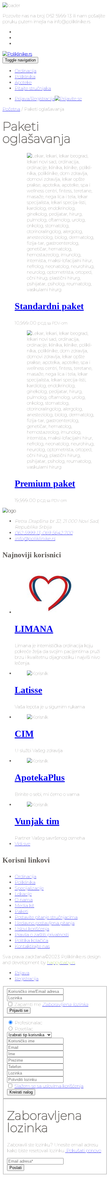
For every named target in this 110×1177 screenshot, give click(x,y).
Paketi (21, 911)
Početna (11, 109)
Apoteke (23, 82)
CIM (24, 734)
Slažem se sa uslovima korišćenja (48, 1086)
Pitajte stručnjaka (33, 88)
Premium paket (45, 483)
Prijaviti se (18, 1010)
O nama (24, 900)
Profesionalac (28, 1023)
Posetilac (24, 1029)
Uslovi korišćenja (32, 929)
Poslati (15, 1167)
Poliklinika (25, 77)
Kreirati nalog (21, 1092)
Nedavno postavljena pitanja (45, 923)
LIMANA (34, 629)
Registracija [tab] (26, 979)
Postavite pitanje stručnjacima (46, 917)
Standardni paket (49, 306)
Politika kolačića (31, 940)
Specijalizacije (29, 888)
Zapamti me (27, 1004)
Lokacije (23, 894)
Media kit (24, 905)
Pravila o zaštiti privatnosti (42, 935)
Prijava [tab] (22, 973)
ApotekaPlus (40, 777)
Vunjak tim (37, 821)
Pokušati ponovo (83, 1150)
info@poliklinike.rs (35, 538)
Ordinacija (25, 71)
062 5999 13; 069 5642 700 (44, 533)
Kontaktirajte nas (32, 946)
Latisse (28, 690)
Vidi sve (22, 844)
